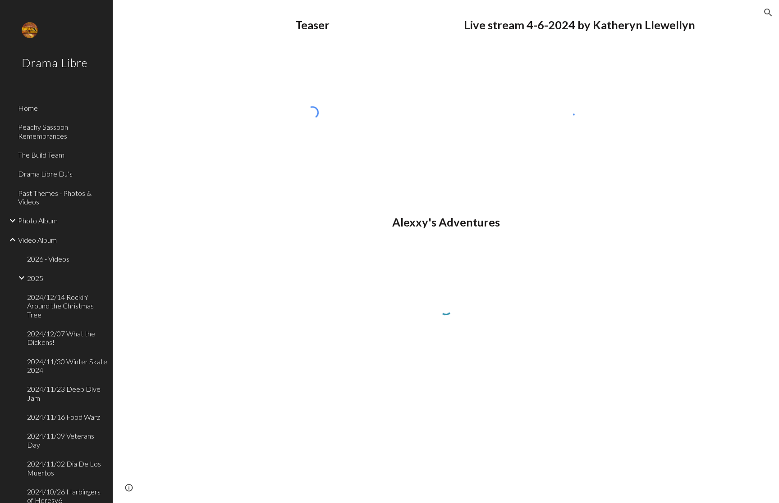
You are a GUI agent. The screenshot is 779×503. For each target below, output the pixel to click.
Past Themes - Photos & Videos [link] (55, 197)
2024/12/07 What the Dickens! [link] (61, 337)
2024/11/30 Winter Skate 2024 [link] (67, 365)
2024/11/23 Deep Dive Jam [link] (64, 393)
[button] (768, 12)
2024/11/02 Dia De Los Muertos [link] (64, 467)
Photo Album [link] (38, 220)
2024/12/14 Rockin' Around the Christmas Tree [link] (60, 306)
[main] (312, 25)
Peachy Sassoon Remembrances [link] (43, 131)
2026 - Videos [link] (48, 258)
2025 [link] (35, 278)
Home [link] (28, 108)
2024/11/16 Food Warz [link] (63, 416)
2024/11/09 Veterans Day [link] (60, 440)
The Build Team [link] (41, 154)
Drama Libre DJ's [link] (45, 173)
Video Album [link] (37, 240)
